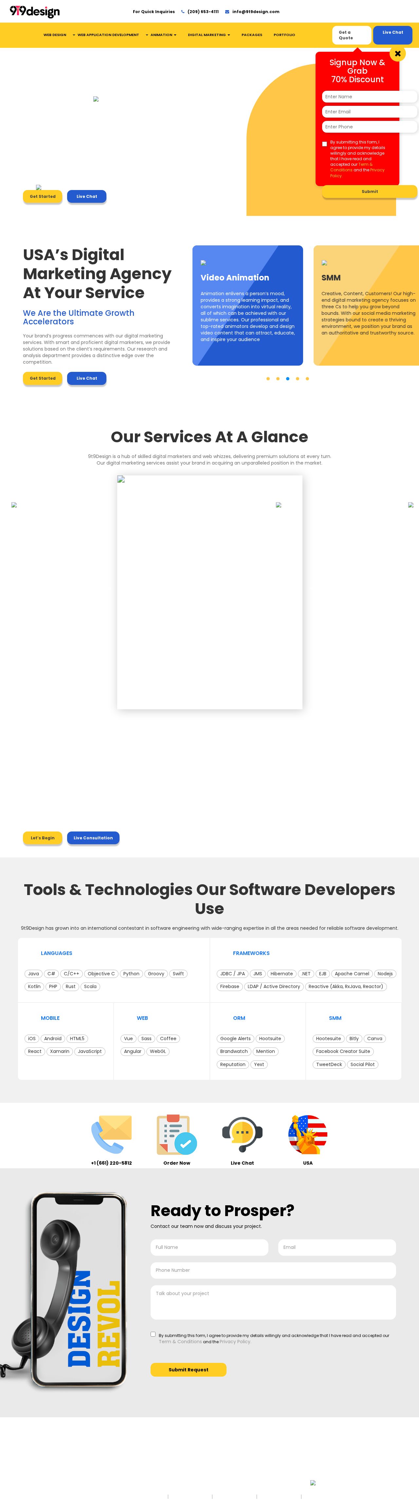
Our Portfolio (261, 1456)
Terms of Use (190, 1496)
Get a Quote (346, 35)
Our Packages (263, 1449)
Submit (370, 191)
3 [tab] (287, 378)
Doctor (113, 1462)
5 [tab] (307, 378)
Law (34, 1474)
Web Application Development (108, 34)
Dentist (36, 1462)
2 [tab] (278, 378)
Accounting (41, 1449)
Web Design (55, 34)
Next (313, 586)
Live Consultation (93, 838)
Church (37, 1456)
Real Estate (41, 1480)
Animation (162, 34)
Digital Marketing (207, 34)
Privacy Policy (234, 1496)
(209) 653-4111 (203, 11)
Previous (105, 586)
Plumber (115, 1474)
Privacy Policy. (235, 1341)
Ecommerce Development (203, 1477)
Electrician (40, 1468)
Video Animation (206, 1462)
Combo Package (266, 1462)
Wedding (116, 1468)
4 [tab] (297, 378)
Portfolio (284, 34)
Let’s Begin (43, 838)
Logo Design (202, 1449)
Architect (116, 1449)
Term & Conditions (351, 167)
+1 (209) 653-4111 (341, 1451)
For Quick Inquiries (154, 11)
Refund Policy (280, 1496)
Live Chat (393, 32)
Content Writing (205, 1468)
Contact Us (260, 1468)
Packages (252, 34)
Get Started (43, 196)
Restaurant (118, 1456)
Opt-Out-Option (327, 1496)
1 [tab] (268, 378)
